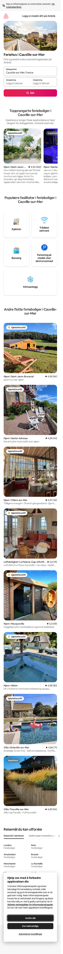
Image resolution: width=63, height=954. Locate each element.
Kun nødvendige (30, 926)
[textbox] (17, 83)
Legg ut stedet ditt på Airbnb (38, 16)
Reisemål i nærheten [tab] (14, 835)
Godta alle (30, 918)
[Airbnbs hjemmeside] (6, 16)
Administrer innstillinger (30, 934)
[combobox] (30, 73)
